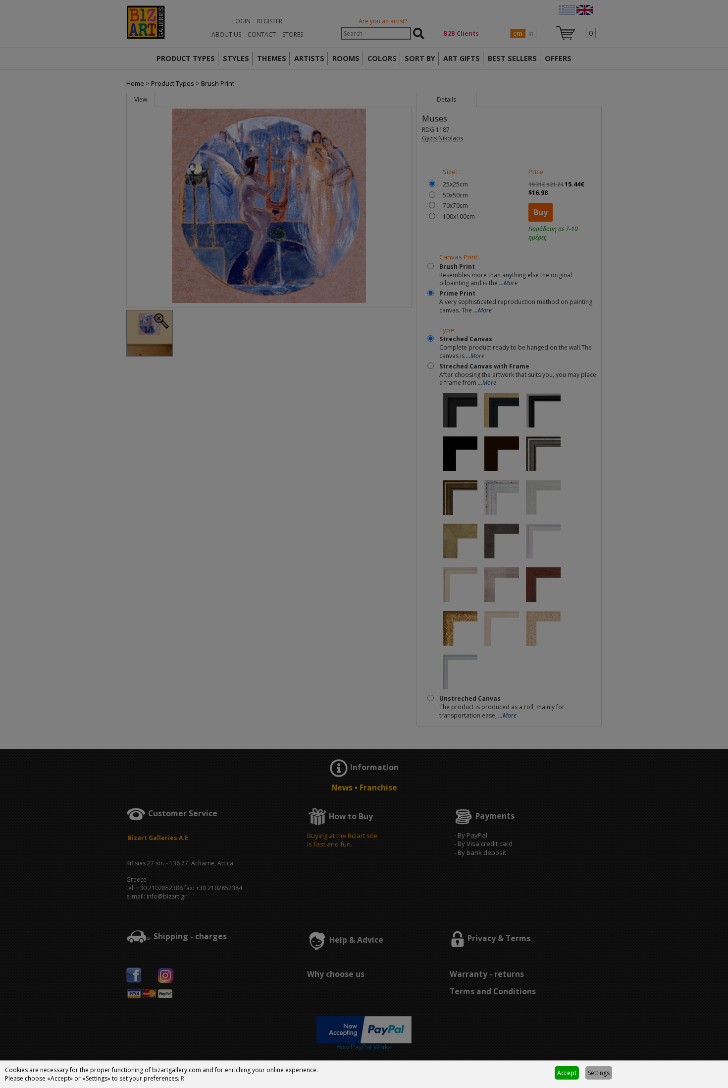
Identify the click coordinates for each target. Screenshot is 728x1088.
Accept (566, 1073)
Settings (599, 1073)
